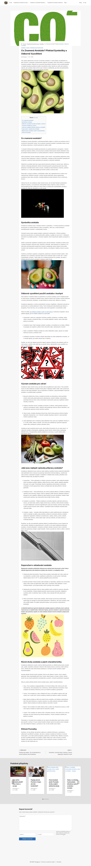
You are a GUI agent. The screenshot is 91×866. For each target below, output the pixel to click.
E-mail (40, 834)
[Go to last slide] (13, 782)
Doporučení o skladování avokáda (30, 129)
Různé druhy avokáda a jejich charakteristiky (33, 130)
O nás (84, 2)
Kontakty (59, 862)
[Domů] (21, 44)
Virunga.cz (25, 56)
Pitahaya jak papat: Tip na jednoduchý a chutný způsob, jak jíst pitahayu (30, 752)
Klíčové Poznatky (26, 132)
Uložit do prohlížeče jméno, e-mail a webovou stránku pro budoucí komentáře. (63, 833)
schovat (35, 117)
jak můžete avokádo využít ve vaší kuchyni (41, 311)
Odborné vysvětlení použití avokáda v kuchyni (33, 123)
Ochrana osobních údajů (48, 862)
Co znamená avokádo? (28, 120)
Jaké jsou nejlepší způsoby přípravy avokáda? (33, 127)
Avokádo (23, 47)
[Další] (78, 782)
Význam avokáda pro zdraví (29, 125)
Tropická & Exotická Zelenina (55, 2)
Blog (80, 2)
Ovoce (27, 47)
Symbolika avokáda (27, 122)
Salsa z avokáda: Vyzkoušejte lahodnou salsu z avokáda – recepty (72, 784)
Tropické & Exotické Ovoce (36, 47)
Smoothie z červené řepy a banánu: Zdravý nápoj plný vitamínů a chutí (60, 752)
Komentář (23, 816)
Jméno (22, 834)
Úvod (10, 2)
